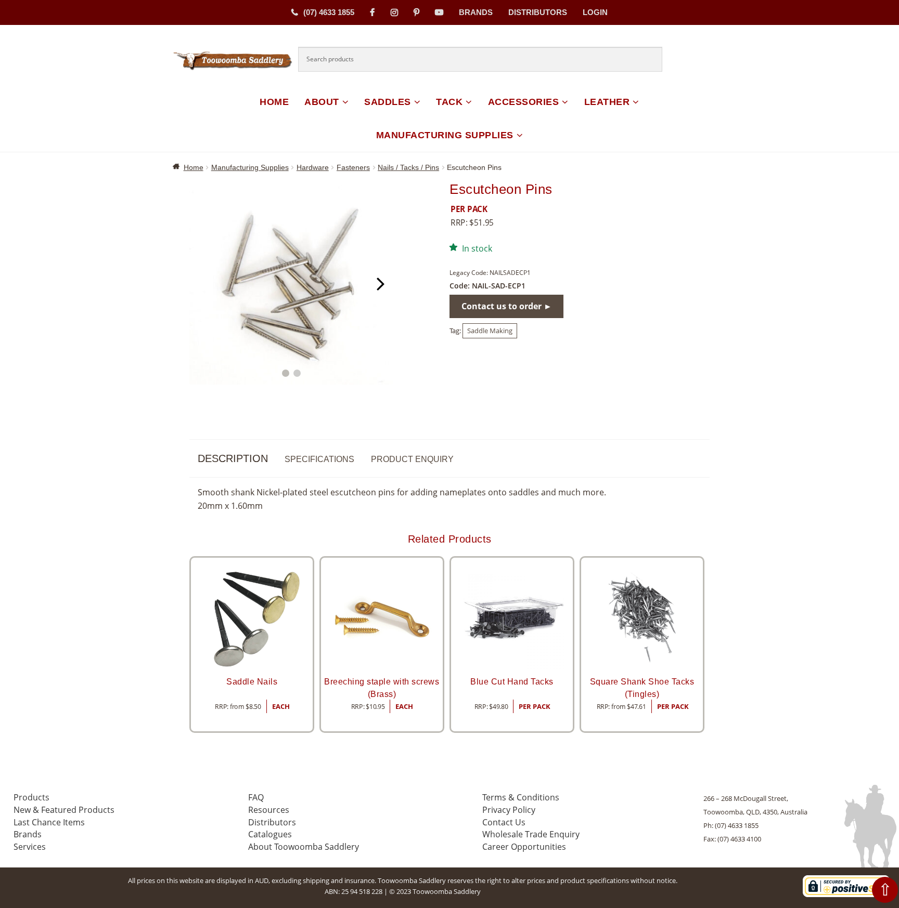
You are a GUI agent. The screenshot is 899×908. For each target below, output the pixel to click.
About (321, 102)
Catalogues (270, 834)
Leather (607, 102)
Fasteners (353, 167)
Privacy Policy (508, 809)
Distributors (537, 12)
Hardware (313, 167)
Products (31, 797)
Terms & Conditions (520, 797)
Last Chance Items (49, 822)
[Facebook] (372, 12)
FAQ (256, 797)
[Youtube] (439, 12)
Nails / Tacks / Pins (408, 167)
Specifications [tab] (319, 459)
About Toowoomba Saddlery (303, 846)
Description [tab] (233, 458)
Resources (268, 809)
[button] (285, 373)
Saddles (387, 102)
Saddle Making (489, 330)
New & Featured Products (64, 809)
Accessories (523, 102)
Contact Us (503, 822)
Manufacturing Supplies (444, 135)
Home (274, 102)
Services (30, 846)
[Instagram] (394, 12)
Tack (449, 102)
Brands (476, 12)
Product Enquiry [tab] (412, 459)
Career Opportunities (524, 846)
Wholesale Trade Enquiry (531, 834)
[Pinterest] (416, 12)
